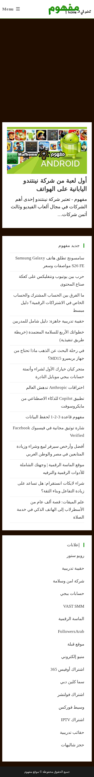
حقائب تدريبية (72, 732)
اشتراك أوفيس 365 (67, 669)
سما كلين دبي (72, 681)
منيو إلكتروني (72, 656)
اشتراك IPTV (72, 719)
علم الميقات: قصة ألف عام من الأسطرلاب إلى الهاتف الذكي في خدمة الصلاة (50, 510)
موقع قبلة (75, 644)
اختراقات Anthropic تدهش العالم (55, 387)
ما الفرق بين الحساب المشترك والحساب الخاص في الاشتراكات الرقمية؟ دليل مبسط (48, 303)
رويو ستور (75, 555)
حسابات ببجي (72, 593)
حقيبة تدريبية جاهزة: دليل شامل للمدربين (48, 321)
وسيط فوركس (71, 707)
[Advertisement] (47, 68)
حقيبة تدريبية (73, 568)
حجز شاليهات (72, 745)
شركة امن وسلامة (68, 581)
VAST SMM (73, 606)
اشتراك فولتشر (70, 694)
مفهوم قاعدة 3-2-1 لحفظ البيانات (55, 417)
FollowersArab (71, 631)
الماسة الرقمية (71, 618)
